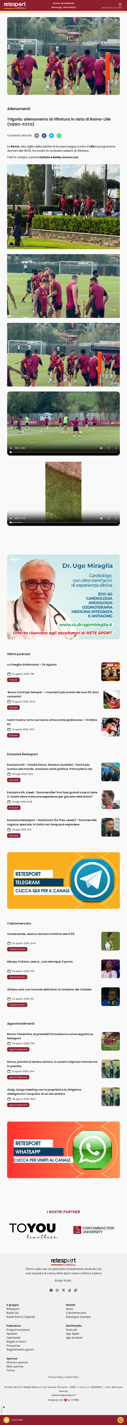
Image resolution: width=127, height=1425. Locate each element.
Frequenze (13, 1346)
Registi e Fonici (16, 1342)
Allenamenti (18, 108)
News (69, 1309)
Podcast (71, 1330)
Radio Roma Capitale (21, 1317)
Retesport (13, 1309)
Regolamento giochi (20, 1349)
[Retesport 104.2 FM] (63, 1262)
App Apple (72, 1334)
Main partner (15, 1366)
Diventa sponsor (17, 1362)
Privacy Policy (55, 1377)
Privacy (1, 1409)
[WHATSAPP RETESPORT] (63, 1150)
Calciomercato (76, 1313)
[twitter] (51, 135)
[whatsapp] (59, 135)
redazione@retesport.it (63, 1395)
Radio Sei (13, 1313)
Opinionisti (13, 1338)
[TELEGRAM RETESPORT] (63, 880)
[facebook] (44, 135)
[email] (36, 135)
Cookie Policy (72, 1377)
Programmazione (18, 1330)
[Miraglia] (63, 596)
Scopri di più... (63, 1280)
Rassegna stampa (78, 1317)
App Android (74, 1338)
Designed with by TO (112, 8)
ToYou (11, 1370)
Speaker (12, 1334)
